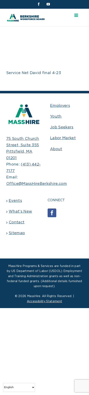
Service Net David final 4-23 (33, 73)
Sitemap (17, 233)
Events (15, 201)
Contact (16, 222)
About (56, 149)
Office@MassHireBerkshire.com (36, 184)
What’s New (20, 211)
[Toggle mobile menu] (76, 15)
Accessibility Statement (44, 301)
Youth (56, 116)
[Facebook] (52, 212)
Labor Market (63, 138)
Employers (60, 106)
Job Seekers (61, 127)
